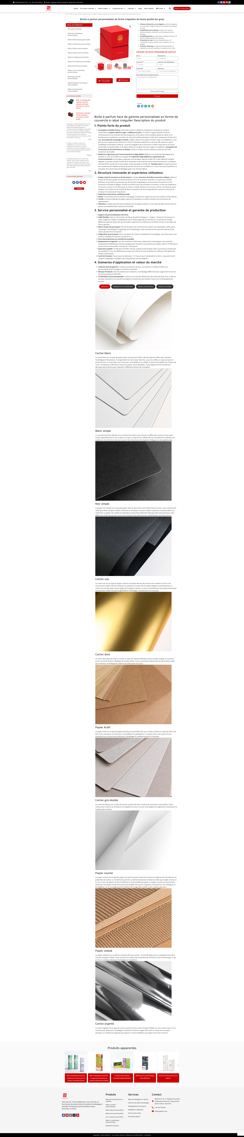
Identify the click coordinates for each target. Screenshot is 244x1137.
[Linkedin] (77, 182)
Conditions (147, 1135)
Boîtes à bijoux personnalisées (78, 48)
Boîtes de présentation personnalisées (75, 90)
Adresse (161, 68)
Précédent (95, 66)
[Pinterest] (226, 2)
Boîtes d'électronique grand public (79, 40)
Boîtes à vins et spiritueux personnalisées (76, 71)
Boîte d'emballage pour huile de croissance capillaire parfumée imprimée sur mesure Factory (83, 104)
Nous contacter (149, 8)
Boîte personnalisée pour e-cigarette (114, 1100)
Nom (138, 55)
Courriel (139, 62)
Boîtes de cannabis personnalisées (79, 61)
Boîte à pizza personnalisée (114, 1113)
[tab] (104, 286)
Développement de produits (137, 1106)
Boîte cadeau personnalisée (114, 1110)
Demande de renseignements (147, 75)
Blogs (140, 8)
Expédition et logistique (135, 1110)
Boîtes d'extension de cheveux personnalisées (78, 84)
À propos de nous (117, 8)
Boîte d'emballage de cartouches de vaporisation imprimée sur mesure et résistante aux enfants (76, 1078)
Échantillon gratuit (134, 1116)
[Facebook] (221, 2)
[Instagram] (218, 2)
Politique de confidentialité (134, 1135)
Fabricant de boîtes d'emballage (138, 1103)
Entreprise (161, 55)
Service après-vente (134, 1113)
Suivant (132, 66)
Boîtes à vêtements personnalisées (79, 44)
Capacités (131, 8)
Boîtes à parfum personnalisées (78, 53)
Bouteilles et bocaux (112, 1126)
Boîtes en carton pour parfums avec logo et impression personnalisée (168, 1078)
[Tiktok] (229, 2)
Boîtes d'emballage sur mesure (138, 1099)
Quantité (139, 68)
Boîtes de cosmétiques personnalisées (75, 34)
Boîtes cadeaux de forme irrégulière (88, 14)
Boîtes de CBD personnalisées (77, 66)
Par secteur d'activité (87, 8)
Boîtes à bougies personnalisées (78, 57)
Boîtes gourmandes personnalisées (74, 77)
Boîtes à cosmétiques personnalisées (112, 1121)
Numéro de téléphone (166, 62)
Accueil (76, 8)
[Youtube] (224, 2)
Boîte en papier (103, 8)
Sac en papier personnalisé (114, 1117)
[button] (169, 8)
